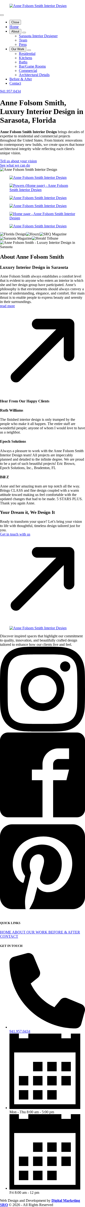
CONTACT (9, 936)
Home (14, 27)
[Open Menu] (2, 15)
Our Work (17, 49)
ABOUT (19, 932)
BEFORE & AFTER (64, 932)
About (15, 31)
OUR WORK (37, 932)
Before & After (20, 79)
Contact (15, 83)
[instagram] (42, 730)
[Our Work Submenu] (29, 50)
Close (15, 22)
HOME (6, 932)
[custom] (42, 816)
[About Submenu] (24, 32)
